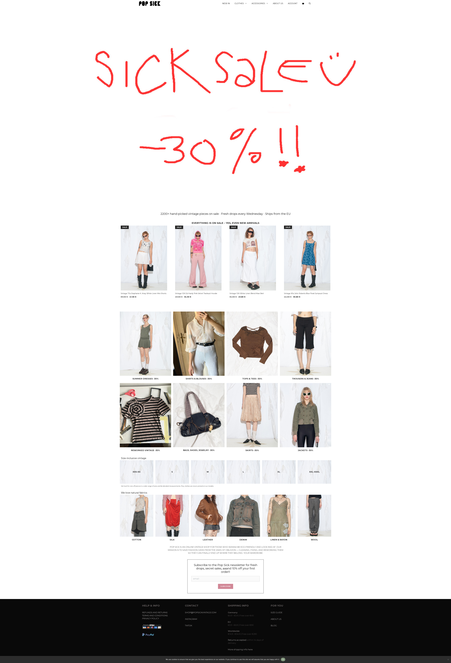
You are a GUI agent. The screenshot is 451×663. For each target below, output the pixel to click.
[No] (448, 659)
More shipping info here (240, 649)
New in (226, 3)
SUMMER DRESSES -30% (145, 379)
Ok (283, 659)
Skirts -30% (252, 450)
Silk (172, 540)
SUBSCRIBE (225, 586)
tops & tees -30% (252, 379)
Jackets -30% (305, 450)
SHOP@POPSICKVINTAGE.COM (200, 612)
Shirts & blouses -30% (199, 379)
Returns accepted (237, 640)
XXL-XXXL (314, 472)
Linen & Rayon (278, 540)
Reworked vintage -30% (145, 450)
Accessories (258, 3)
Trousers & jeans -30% (305, 379)
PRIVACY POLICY (150, 618)
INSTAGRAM (191, 619)
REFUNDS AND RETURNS (154, 612)
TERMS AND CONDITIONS (155, 615)
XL (279, 472)
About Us (278, 3)
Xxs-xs (136, 472)
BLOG (274, 625)
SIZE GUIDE (276, 612)
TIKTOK (188, 625)
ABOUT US (276, 619)
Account (292, 3)
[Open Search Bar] (309, 3)
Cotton (136, 540)
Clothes (239, 3)
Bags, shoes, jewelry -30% (199, 450)
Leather (208, 540)
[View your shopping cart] (303, 3)
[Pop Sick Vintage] (149, 3)
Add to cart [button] (127, 302)
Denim (243, 540)
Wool (314, 540)
